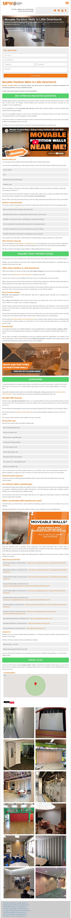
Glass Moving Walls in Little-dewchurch (14, 912)
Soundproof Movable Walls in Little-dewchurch (16, 910)
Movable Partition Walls (9, 85)
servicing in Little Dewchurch (24, 412)
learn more (35, 379)
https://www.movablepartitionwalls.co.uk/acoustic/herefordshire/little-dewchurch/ (27, 586)
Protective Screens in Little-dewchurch (14, 916)
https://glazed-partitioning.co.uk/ (36, 628)
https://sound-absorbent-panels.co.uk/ (41, 618)
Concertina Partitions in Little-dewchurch (15, 914)
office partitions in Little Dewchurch (25, 243)
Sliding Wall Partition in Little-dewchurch (15, 906)
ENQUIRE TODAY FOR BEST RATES (35, 254)
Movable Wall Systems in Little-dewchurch (15, 903)
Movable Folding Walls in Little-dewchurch (15, 908)
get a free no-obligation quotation (35, 96)
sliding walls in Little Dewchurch (22, 274)
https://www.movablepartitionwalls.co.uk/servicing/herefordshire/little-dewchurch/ (27, 599)
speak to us (35, 660)
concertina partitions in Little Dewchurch (22, 319)
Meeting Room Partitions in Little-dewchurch (16, 905)
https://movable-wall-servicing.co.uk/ (39, 623)
